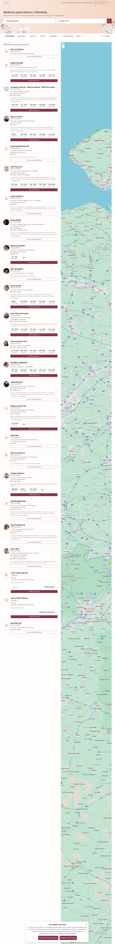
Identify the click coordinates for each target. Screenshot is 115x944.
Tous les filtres (10, 36)
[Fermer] (86, 924)
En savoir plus (17, 101)
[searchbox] (29, 21)
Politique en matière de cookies (67, 933)
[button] (76, 474)
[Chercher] (109, 21)
